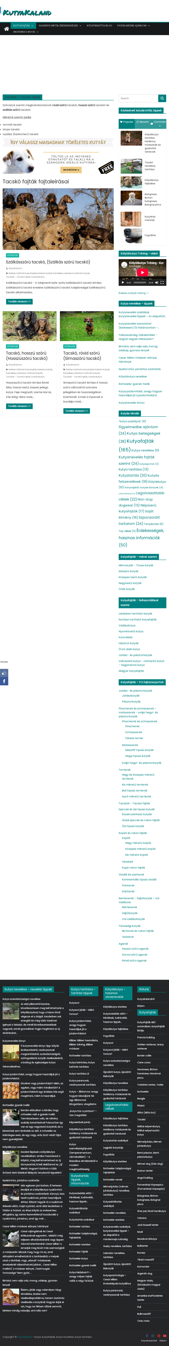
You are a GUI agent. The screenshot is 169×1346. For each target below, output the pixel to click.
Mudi (140, 1231)
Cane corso (144, 1062)
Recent (144, 122)
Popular (128, 122)
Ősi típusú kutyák (133, 826)
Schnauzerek (133, 732)
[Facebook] (4, 681)
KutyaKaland (27, 12)
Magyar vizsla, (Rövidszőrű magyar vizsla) (148, 1284)
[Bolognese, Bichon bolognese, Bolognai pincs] (131, 198)
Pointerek (128, 885)
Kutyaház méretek (150, 218)
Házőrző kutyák (129, 643)
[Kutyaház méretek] (131, 219)
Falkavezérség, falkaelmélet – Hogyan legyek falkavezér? (138, 337)
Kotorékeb (58, 273)
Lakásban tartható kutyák (77, 273)
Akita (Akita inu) (146, 1112)
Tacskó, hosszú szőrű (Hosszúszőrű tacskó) (27, 355)
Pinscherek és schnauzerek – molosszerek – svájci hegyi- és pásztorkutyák (138, 712)
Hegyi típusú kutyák (138, 756)
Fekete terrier (134, 738)
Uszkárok (128, 937)
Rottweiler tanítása (80, 1055)
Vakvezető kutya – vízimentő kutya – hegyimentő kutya (141, 663)
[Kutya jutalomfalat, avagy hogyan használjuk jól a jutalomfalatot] (11, 1090)
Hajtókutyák (129, 913)
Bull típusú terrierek (134, 790)
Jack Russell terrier (147, 1225)
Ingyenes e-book (24, 31)
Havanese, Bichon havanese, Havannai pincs (149, 1073)
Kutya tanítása (134, 469)
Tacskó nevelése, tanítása (150, 166)
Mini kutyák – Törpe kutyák (136, 565)
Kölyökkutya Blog (99, 25)
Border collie (144, 1055)
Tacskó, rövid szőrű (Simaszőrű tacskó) (82, 355)
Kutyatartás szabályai (81, 1219)
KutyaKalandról (145, 999)
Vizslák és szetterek (131, 874)
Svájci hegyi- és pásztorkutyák (141, 763)
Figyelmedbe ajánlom (132, 25)
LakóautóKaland (127, 493)
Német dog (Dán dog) (150, 1163)
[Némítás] (156, 282)
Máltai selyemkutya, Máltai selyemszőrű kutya (148, 1130)
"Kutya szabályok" (132, 421)
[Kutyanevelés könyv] (11, 1053)
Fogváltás (150, 235)
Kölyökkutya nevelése (133, 376)
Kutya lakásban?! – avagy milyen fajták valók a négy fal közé (81, 1276)
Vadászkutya (38, 276)
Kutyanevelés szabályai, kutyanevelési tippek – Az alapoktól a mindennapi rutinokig (142, 314)
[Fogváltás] (131, 236)
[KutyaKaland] (7, 29)
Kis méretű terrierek (135, 785)
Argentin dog (144, 1273)
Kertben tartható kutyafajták (23, 273)
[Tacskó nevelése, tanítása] (131, 166)
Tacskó (141, 1119)
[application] (142, 272)
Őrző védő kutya (129, 649)
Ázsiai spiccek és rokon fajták (141, 820)
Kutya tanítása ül (79, 1073)
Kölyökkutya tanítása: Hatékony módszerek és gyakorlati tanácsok (153, 143)
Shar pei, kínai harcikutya (151, 1211)
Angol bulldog (145, 1177)
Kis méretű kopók (136, 855)
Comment (160, 124)
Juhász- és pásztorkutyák (135, 655)
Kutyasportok (149, 464)
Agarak (123, 944)
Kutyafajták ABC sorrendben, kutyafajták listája (151, 1026)
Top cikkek (127, 531)
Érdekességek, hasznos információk (141, 538)
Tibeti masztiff (145, 1259)
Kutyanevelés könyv (132, 403)
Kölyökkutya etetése (115, 1006)
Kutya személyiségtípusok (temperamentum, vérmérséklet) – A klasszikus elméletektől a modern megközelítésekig (83, 1157)
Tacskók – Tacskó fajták (134, 803)
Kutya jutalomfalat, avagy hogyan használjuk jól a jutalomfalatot (140, 393)
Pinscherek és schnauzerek (139, 721)
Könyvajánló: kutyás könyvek (144, 487)
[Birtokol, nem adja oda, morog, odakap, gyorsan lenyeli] (11, 1297)
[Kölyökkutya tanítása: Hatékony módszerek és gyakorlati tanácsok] (131, 138)
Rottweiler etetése (79, 1244)
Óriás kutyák (127, 589)
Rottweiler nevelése (114, 1213)
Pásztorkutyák (131, 701)
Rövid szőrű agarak (134, 960)
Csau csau (143, 1320)
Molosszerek (130, 745)
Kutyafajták (21, 25)
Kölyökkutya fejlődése (151, 181)
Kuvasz (141, 1252)
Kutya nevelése (145, 450)
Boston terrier (145, 1170)
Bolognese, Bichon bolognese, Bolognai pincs (153, 199)
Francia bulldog (146, 1037)
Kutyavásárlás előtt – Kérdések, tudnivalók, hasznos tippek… (81, 1197)
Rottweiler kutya (78, 1258)
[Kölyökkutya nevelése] (11, 1159)
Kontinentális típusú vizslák (139, 879)
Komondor (143, 1266)
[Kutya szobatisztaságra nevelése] (11, 1011)
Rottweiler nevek (112, 1179)
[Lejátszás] (123, 282)
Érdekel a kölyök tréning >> (134, 293)
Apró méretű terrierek (136, 796)
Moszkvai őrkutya (147, 1239)
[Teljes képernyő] (162, 282)
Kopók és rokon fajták (133, 833)
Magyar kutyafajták (131, 671)
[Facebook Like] (4, 673)
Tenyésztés (154, 524)
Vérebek (127, 862)
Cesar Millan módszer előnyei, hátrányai (138, 360)
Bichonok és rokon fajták (138, 931)
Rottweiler (143, 1091)
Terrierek (125, 770)
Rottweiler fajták (78, 1251)
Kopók (126, 838)
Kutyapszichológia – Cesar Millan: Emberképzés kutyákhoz (117, 1279)
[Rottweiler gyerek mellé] (11, 1117)
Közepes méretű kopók (140, 849)
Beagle (141, 1098)
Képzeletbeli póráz (79, 1122)
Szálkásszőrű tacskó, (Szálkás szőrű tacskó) (48, 262)
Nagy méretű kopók (138, 843)
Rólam (141, 1006)
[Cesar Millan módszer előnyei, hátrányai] (11, 1238)
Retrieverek (129, 907)
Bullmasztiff (144, 1314)
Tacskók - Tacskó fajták (18, 276)
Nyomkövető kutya (131, 631)
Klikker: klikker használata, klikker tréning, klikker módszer (83, 1044)
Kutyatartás (133, 475)
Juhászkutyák (131, 696)
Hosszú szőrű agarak (135, 949)
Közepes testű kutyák (133, 577)
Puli (139, 1307)
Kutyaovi (74, 1002)
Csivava (141, 1218)
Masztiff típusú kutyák (139, 750)
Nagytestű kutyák (130, 583)
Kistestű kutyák (44, 273)
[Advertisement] (84, 60)
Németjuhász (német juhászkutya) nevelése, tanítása (116, 1190)
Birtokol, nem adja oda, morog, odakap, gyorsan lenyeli (138, 348)
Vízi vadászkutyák (133, 919)
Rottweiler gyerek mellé (134, 384)
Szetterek (128, 891)
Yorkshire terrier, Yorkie (150, 1084)
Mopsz (141, 1105)
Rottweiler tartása (79, 1226)
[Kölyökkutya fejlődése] (131, 182)
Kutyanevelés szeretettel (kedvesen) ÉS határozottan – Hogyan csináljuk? (138, 326)
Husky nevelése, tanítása (117, 1246)
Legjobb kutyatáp (113, 1147)
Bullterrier (142, 1245)
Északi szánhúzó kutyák (137, 814)
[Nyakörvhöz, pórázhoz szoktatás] (11, 1192)
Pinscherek (132, 726)
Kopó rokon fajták (133, 868)
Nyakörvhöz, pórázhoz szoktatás (140, 369)
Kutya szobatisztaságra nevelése (21, 999)
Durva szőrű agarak (134, 955)
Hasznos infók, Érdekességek (58, 25)
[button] (32, 25)
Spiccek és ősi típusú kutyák (137, 809)
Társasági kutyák (130, 926)
